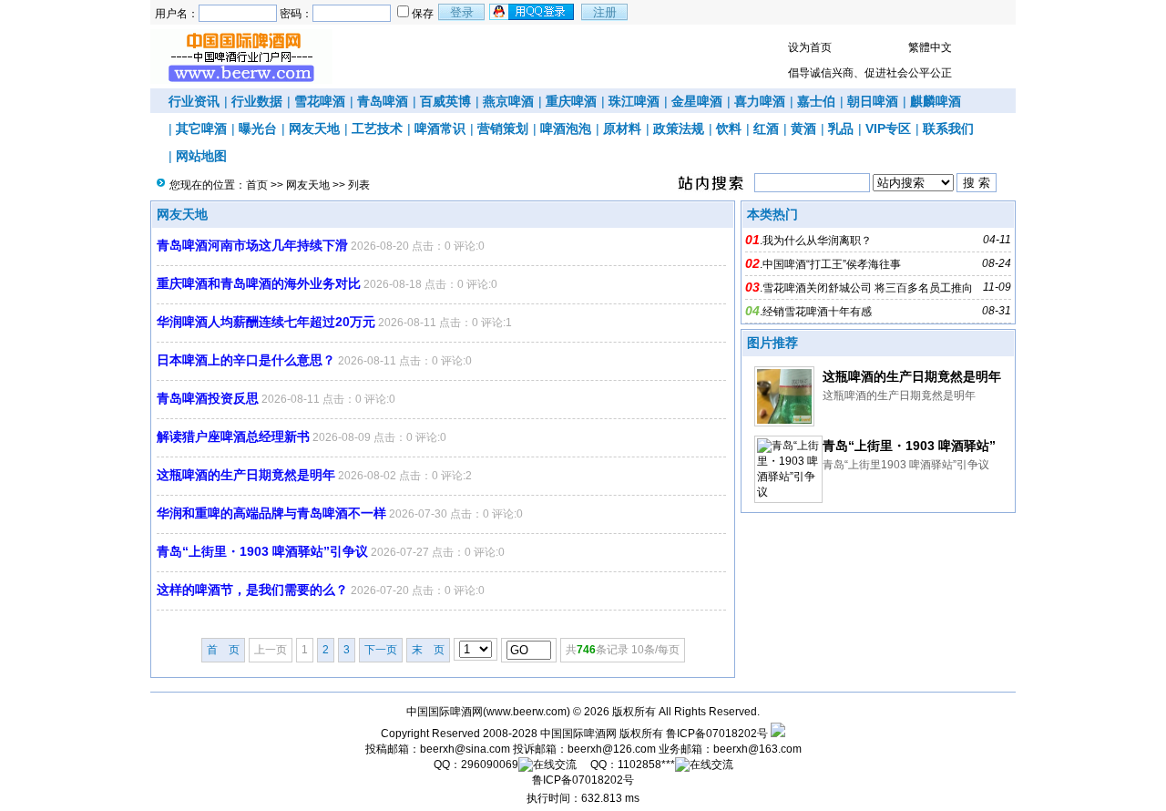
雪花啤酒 (319, 101)
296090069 (489, 764)
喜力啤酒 (759, 101)
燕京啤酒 (508, 101)
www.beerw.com (526, 711)
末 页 (428, 649)
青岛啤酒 (382, 101)
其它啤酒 (201, 128)
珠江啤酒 (634, 101)
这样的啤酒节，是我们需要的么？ (252, 589)
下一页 (380, 649)
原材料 (622, 128)
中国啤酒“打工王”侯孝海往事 (831, 264)
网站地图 (201, 156)
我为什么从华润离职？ (817, 240)
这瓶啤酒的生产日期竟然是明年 (246, 474)
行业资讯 (194, 101)
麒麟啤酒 (935, 101)
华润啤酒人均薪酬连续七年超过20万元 (266, 321)
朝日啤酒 (872, 101)
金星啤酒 (696, 101)
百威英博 (445, 101)
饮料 (729, 128)
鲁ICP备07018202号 (717, 733)
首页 (257, 185)
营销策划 (502, 128)
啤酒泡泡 (565, 128)
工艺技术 (377, 128)
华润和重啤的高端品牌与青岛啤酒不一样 (271, 513)
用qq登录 (533, 12)
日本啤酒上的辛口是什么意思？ (246, 360)
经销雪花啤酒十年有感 (817, 311)
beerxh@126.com (612, 749)
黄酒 (803, 128)
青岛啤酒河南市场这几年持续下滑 (252, 245)
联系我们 (948, 128)
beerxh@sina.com (465, 749)
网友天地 (314, 128)
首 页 (223, 649)
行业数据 (256, 101)
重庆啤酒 (571, 101)
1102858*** (646, 764)
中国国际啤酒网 (578, 733)
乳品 (841, 128)
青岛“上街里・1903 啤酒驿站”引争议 (262, 551)
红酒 (766, 128)
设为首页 (810, 47)
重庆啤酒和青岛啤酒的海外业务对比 (259, 283)
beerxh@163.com (757, 749)
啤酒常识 (439, 128)
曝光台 (258, 128)
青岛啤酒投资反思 (208, 398)
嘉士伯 (816, 101)
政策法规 (678, 128)
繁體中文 (930, 47)
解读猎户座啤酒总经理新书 (233, 436)
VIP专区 (888, 128)
